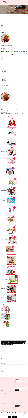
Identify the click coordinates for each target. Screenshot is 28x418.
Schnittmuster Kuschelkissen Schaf (4, 279)
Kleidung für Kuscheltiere (5, 394)
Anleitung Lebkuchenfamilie (4, 190)
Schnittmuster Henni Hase (4, 259)
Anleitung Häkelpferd (3, 249)
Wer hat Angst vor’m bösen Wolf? (8, 18)
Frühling (3, 400)
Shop (1, 344)
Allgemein (2, 64)
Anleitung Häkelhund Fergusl (4, 297)
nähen (5, 343)
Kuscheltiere (4, 396)
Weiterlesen (2, 25)
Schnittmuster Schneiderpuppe (4, 239)
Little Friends (4, 397)
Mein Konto (2, 360)
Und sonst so (3, 81)
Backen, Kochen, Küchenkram (4, 65)
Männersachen (3, 79)
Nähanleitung (2, 343)
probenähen (9, 343)
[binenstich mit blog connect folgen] (12, 54)
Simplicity (4, 344)
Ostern (7, 343)
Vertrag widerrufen (17, 405)
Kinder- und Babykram (4, 78)
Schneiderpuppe (18, 343)
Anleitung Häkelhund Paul (4, 288)
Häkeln (2, 390)
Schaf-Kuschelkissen (14, 343)
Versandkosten (2, 371)
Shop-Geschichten (4, 80)
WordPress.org (2, 335)
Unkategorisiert (2, 410)
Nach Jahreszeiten (3, 70)
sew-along (25, 343)
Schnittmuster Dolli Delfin (3, 200)
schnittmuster (22, 343)
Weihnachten (12, 344)
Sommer (3, 72)
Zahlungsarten (2, 365)
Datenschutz (2, 369)
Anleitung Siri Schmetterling (4, 161)
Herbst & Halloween (4, 71)
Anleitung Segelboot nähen (4, 141)
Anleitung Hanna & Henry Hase (4, 180)
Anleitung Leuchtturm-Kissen (4, 151)
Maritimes (4, 403)
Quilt (11, 343)
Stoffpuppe (6, 344)
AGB (1, 370)
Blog (1, 383)
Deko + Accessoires (4, 393)
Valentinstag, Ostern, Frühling (5, 73)
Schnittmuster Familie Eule (4, 229)
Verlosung (9, 344)
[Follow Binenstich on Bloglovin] (11, 54)
